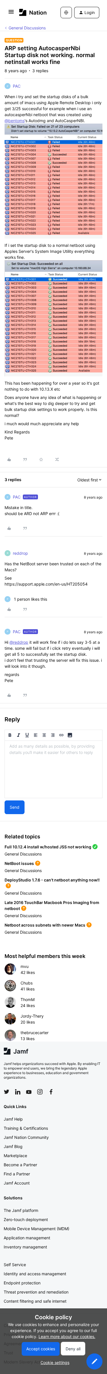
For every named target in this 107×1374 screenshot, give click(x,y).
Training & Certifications (26, 1128)
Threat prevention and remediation (36, 1292)
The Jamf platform (21, 1210)
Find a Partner (17, 1173)
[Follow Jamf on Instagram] (40, 1092)
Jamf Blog (13, 1146)
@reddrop (18, 642)
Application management (27, 1237)
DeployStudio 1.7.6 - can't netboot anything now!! (52, 879)
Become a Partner (20, 1164)
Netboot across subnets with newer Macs (45, 925)
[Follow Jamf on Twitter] (6, 1091)
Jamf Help (13, 1119)
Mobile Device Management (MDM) (36, 1228)
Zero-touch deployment (26, 1219)
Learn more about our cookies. (67, 1336)
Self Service (15, 1264)
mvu (25, 966)
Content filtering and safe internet (35, 1301)
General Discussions (27, 27)
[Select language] (66, 12)
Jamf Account (17, 1183)
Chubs (27, 982)
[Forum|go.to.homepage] (31, 12)
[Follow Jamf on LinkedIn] (18, 1092)
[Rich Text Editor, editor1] (53, 769)
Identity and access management (35, 1273)
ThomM (28, 999)
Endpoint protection (22, 1282)
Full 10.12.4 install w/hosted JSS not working (48, 846)
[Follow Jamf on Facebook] (51, 1092)
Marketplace (15, 1155)
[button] (11, 13)
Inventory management (25, 1246)
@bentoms (15, 120)
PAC (17, 86)
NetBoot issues (19, 863)
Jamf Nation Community (26, 1137)
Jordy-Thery (32, 1016)
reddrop (20, 553)
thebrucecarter (35, 1032)
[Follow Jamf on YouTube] (29, 1092)
